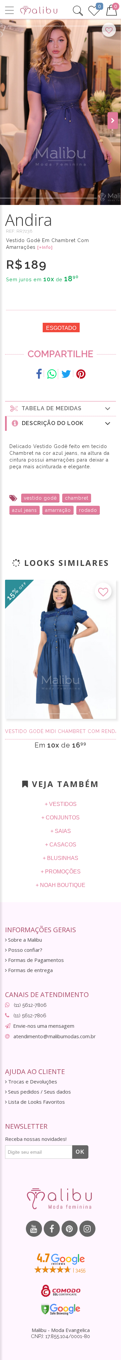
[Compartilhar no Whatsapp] (51, 374)
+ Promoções (61, 871)
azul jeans (24, 510)
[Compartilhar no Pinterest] (81, 374)
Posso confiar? (24, 950)
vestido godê (40, 498)
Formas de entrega (30, 970)
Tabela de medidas (50, 408)
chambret (76, 498)
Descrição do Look (50, 423)
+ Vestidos (61, 804)
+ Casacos (60, 844)
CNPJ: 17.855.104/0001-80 (60, 1336)
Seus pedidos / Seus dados (39, 1092)
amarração (58, 510)
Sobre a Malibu (24, 940)
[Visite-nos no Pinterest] (70, 1229)
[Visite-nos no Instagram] (87, 1229)
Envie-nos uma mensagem (43, 1026)
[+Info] (45, 247)
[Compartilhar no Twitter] (66, 374)
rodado (88, 510)
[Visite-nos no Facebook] (52, 1229)
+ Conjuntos (60, 817)
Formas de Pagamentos (35, 960)
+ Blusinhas (60, 858)
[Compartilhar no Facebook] (39, 374)
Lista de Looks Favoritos (36, 1102)
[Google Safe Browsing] (60, 1309)
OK (80, 1152)
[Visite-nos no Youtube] (34, 1229)
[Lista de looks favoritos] (94, 10)
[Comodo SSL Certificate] (60, 1291)
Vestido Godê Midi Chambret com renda (60, 731)
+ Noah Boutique (60, 885)
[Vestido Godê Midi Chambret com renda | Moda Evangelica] (60, 649)
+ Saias (60, 831)
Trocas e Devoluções (32, 1081)
